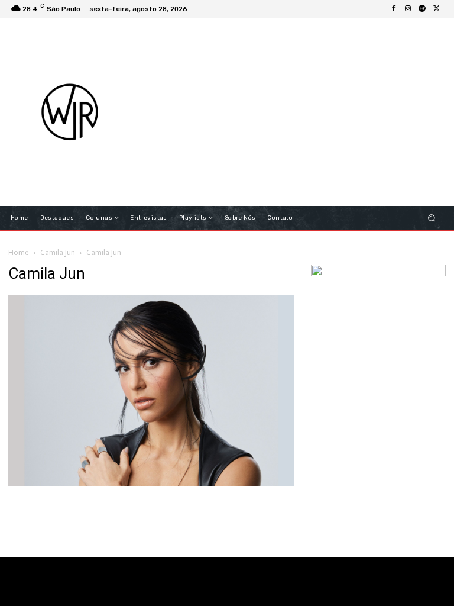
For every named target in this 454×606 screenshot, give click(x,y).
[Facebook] (394, 9)
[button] (431, 218)
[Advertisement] (298, 112)
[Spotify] (422, 9)
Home (18, 252)
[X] (436, 9)
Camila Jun (57, 252)
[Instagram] (408, 9)
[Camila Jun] (151, 483)
